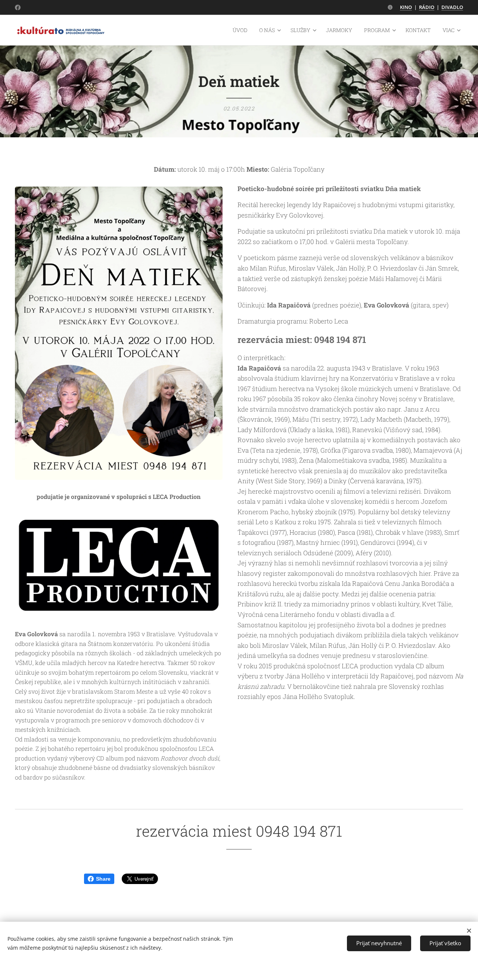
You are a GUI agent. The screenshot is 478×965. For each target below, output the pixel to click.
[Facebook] (17, 7)
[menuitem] (242, 30)
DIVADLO (452, 7)
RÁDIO (426, 7)
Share (103, 879)
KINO (406, 7)
